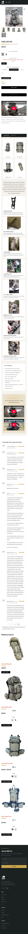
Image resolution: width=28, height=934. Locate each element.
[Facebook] (2, 888)
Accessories (3, 901)
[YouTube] (8, 888)
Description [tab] (6, 135)
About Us (3, 910)
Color (10, 51)
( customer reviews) (12, 44)
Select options (6, 725)
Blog (2, 917)
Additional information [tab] (14, 135)
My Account (3, 925)
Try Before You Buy (14, 94)
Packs (5, 5)
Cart (2, 903)
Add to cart (14, 87)
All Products (3, 894)
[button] (24, 9)
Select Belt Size (13, 58)
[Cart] (6, 2)
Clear (2, 73)
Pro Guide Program (5, 914)
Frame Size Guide (6, 78)
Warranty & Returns (5, 923)
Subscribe (14, 866)
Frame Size (9, 67)
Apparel (2, 899)
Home (2, 5)
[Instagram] (5, 888)
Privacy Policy (4, 927)
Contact (3, 912)
